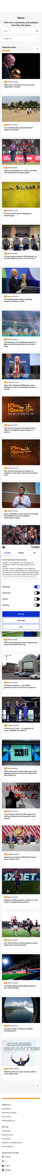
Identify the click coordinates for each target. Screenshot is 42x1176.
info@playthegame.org (8, 1120)
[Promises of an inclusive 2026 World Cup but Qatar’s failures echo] (21, 846)
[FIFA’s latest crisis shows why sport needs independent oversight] (21, 73)
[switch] (37, 592)
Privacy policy (6, 1139)
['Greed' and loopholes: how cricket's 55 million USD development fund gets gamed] (21, 159)
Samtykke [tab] (7, 553)
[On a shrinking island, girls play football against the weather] (21, 116)
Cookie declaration (7, 1146)
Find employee (6, 1131)
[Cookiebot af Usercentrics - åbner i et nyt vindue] (31, 547)
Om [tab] (34, 553)
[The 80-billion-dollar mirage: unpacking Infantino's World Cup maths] (21, 288)
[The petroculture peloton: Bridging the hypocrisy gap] (21, 202)
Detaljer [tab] (21, 553)
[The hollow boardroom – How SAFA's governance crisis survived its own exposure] (21, 674)
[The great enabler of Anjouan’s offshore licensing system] (21, 1017)
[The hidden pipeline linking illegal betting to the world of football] (21, 974)
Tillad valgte (21, 620)
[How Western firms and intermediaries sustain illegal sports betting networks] (21, 931)
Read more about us (7, 1135)
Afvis (21, 627)
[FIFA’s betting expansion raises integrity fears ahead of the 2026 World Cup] (21, 631)
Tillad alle (21, 614)
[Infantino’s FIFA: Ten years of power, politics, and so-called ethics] (21, 1060)
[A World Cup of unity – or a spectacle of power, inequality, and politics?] (21, 717)
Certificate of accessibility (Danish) (12, 1143)
